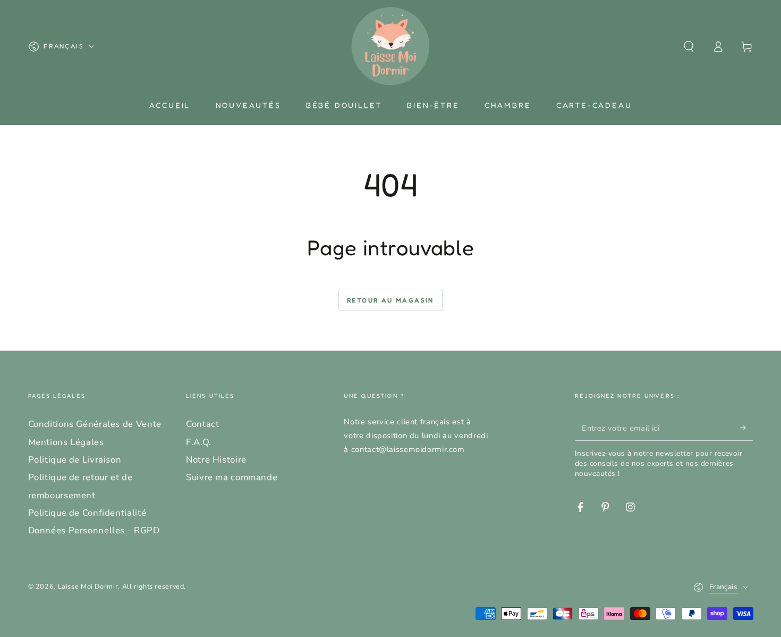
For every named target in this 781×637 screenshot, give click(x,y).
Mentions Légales (66, 442)
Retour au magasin (390, 300)
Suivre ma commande (231, 477)
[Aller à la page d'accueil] (390, 46)
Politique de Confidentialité (87, 513)
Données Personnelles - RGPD (94, 530)
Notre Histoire (216, 460)
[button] (688, 46)
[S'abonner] (746, 427)
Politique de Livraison (75, 460)
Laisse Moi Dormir (88, 586)
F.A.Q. (198, 442)
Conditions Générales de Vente (95, 424)
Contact (202, 424)
